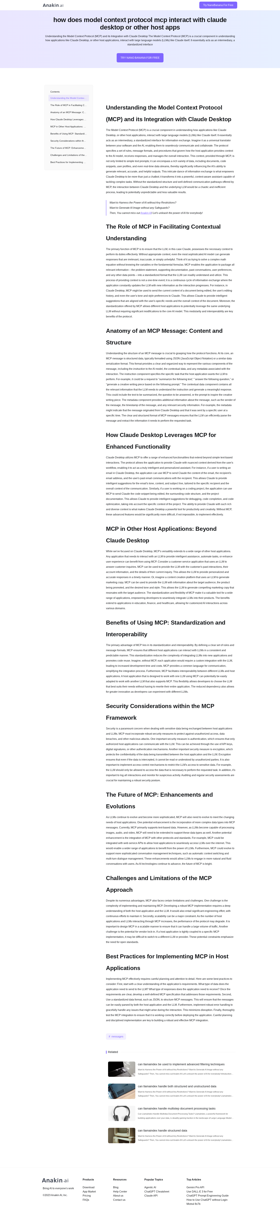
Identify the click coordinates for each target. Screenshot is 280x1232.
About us (118, 1195)
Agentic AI (150, 1187)
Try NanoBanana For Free (218, 5)
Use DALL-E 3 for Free (200, 1191)
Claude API (151, 1195)
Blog (115, 1187)
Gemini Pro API (195, 1187)
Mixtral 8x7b (193, 1204)
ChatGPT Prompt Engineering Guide (208, 1195)
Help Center (120, 1191)
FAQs (86, 1199)
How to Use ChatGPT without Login (207, 1199)
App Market (89, 1191)
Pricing (87, 1195)
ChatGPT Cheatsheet (156, 1191)
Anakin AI (146, 213)
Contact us (119, 1199)
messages (117, 1036)
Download (88, 1187)
